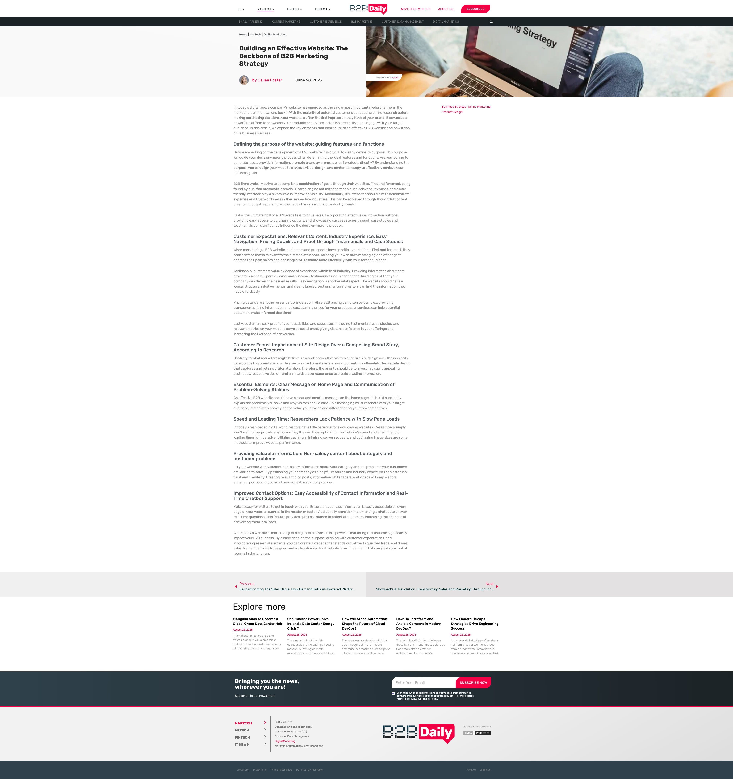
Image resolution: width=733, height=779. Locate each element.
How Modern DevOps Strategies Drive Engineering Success (475, 624)
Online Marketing (479, 106)
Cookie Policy (243, 770)
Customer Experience (326, 21)
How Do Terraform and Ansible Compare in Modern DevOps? (418, 624)
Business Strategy (454, 106)
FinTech (321, 9)
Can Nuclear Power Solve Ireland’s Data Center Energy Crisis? (310, 624)
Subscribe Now (473, 683)
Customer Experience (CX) (291, 731)
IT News (242, 744)
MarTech (264, 9)
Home (243, 34)
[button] (491, 21)
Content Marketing (286, 21)
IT (239, 9)
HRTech (293, 9)
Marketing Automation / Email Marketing (299, 746)
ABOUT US (446, 9)
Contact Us (485, 770)
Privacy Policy (260, 770)
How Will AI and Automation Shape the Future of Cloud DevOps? (364, 624)
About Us (471, 770)
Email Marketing (251, 21)
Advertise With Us (416, 9)
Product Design (452, 112)
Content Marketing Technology (293, 726)
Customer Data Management (402, 21)
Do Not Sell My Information (309, 770)
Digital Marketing (446, 21)
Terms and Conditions (281, 770)
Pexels (395, 77)
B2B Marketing (361, 21)
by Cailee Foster (267, 80)
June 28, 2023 (308, 80)
